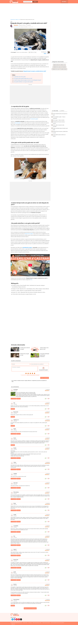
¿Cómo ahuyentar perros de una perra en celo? (60, 114)
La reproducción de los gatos (20, 77)
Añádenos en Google (33, 52)
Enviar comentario (44, 378)
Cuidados (16, 19)
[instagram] (15, 619)
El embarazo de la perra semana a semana (59, 122)
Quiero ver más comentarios (30, 608)
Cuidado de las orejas (57, 67)
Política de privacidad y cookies (37, 622)
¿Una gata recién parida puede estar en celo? (23, 78)
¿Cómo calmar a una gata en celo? (44, 348)
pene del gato (17, 123)
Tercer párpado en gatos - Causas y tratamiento (59, 117)
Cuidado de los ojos (55, 69)
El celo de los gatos (34, 119)
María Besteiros (17, 27)
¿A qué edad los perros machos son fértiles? (59, 135)
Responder (18, 398)
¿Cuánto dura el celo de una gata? (25, 348)
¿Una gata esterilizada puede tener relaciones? (44, 355)
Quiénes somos (25, 622)
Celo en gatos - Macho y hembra (58, 120)
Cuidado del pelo (64, 69)
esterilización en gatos (27, 247)
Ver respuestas (13, 567)
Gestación (64, 67)
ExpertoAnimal (13, 19)
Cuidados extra (62, 65)
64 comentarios (28, 25)
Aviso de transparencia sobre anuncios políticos (57, 622)
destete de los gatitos (29, 234)
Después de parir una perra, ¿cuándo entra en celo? (34, 71)
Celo (19, 19)
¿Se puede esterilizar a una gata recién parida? (23, 82)
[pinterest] (19, 619)
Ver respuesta (13, 398)
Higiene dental (56, 65)
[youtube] (17, 619)
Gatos (45, 53)
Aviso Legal (30, 622)
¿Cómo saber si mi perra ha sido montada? (58, 125)
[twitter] (12, 619)
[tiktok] (21, 619)
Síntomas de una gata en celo (24, 354)
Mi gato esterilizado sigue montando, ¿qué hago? (60, 129)
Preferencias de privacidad (46, 622)
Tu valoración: (23, 375)
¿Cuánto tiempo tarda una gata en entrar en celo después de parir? (27, 80)
